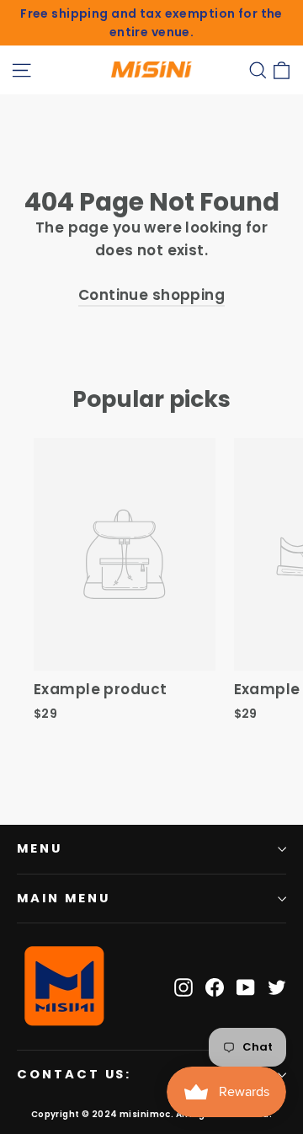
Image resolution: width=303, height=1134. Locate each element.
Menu (39, 848)
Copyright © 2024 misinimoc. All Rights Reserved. (151, 1114)
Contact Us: (74, 1074)
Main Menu (63, 898)
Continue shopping (151, 295)
